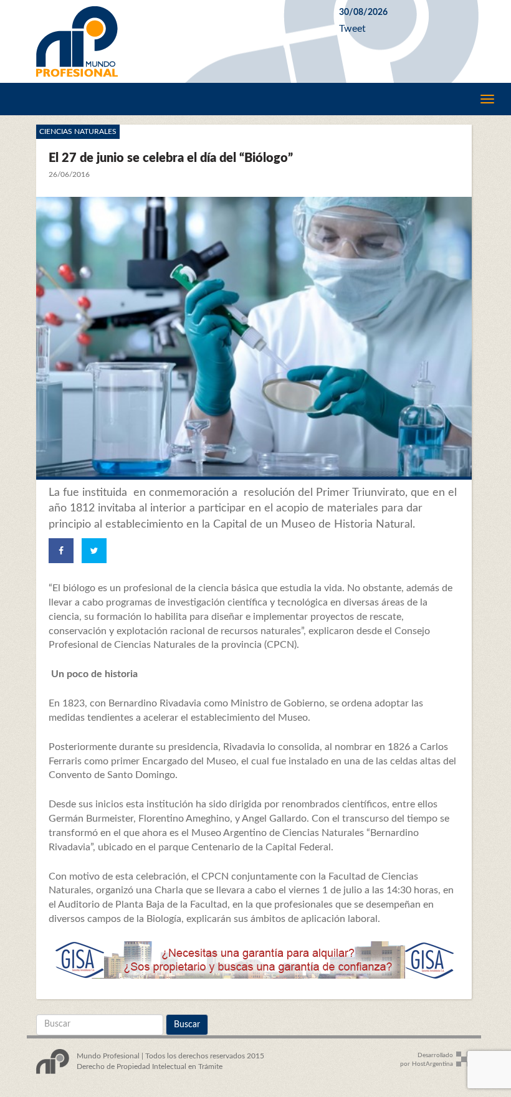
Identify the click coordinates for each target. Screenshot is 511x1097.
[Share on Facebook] (61, 550)
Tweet (352, 29)
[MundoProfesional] (178, 41)
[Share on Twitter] (94, 550)
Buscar (187, 1024)
